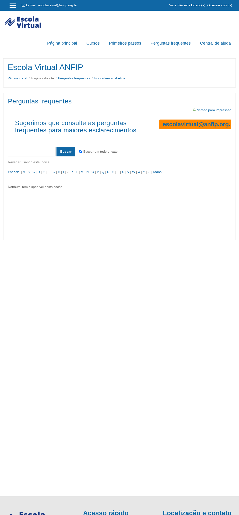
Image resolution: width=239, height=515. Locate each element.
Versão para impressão (214, 110)
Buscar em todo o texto (100, 151)
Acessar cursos (219, 5)
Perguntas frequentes (171, 43)
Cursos (93, 43)
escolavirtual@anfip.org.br (57, 5)
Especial (14, 172)
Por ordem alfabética (109, 78)
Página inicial (17, 78)
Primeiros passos (125, 43)
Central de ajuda (215, 43)
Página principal (62, 43)
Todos (157, 172)
